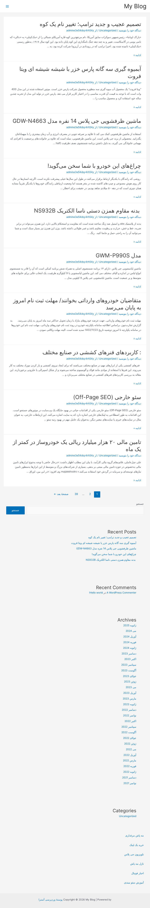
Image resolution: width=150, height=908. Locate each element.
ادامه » (137, 55)
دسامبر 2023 (129, 653)
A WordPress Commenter (121, 592)
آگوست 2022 (128, 732)
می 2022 (131, 749)
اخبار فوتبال (137, 873)
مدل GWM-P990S (118, 255)
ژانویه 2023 (129, 704)
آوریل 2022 (129, 754)
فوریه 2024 (129, 642)
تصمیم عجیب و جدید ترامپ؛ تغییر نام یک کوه (90, 24)
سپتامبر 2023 (128, 664)
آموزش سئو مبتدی (134, 882)
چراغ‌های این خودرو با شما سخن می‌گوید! (94, 165)
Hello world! (96, 592)
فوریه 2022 (129, 766)
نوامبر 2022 (129, 715)
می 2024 (131, 630)
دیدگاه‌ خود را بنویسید (130, 30)
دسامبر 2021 (129, 777)
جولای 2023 (129, 676)
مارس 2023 (129, 698)
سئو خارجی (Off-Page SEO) (107, 397)
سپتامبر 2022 (128, 726)
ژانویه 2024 (129, 647)
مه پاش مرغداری (134, 835)
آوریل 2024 (129, 636)
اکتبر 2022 (130, 721)
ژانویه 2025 (129, 625)
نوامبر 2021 (129, 783)
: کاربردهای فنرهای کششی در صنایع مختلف (91, 352)
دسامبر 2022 (129, 709)
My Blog (135, 6)
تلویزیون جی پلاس (134, 854)
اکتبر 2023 (130, 659)
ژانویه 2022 (129, 771)
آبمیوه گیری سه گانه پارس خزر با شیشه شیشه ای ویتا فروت (103, 543)
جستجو (140, 503)
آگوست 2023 (128, 670)
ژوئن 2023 (130, 681)
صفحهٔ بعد (61, 494)
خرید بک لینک (137, 845)
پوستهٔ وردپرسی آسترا (51, 899)
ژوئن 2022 (130, 743)
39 (76, 494)
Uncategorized (107, 30)
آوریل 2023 (129, 692)
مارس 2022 (129, 760)
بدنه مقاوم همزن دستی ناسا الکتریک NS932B (87, 210)
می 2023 (131, 687)
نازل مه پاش (137, 863)
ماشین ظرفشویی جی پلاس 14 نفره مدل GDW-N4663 (77, 121)
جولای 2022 (129, 737)
